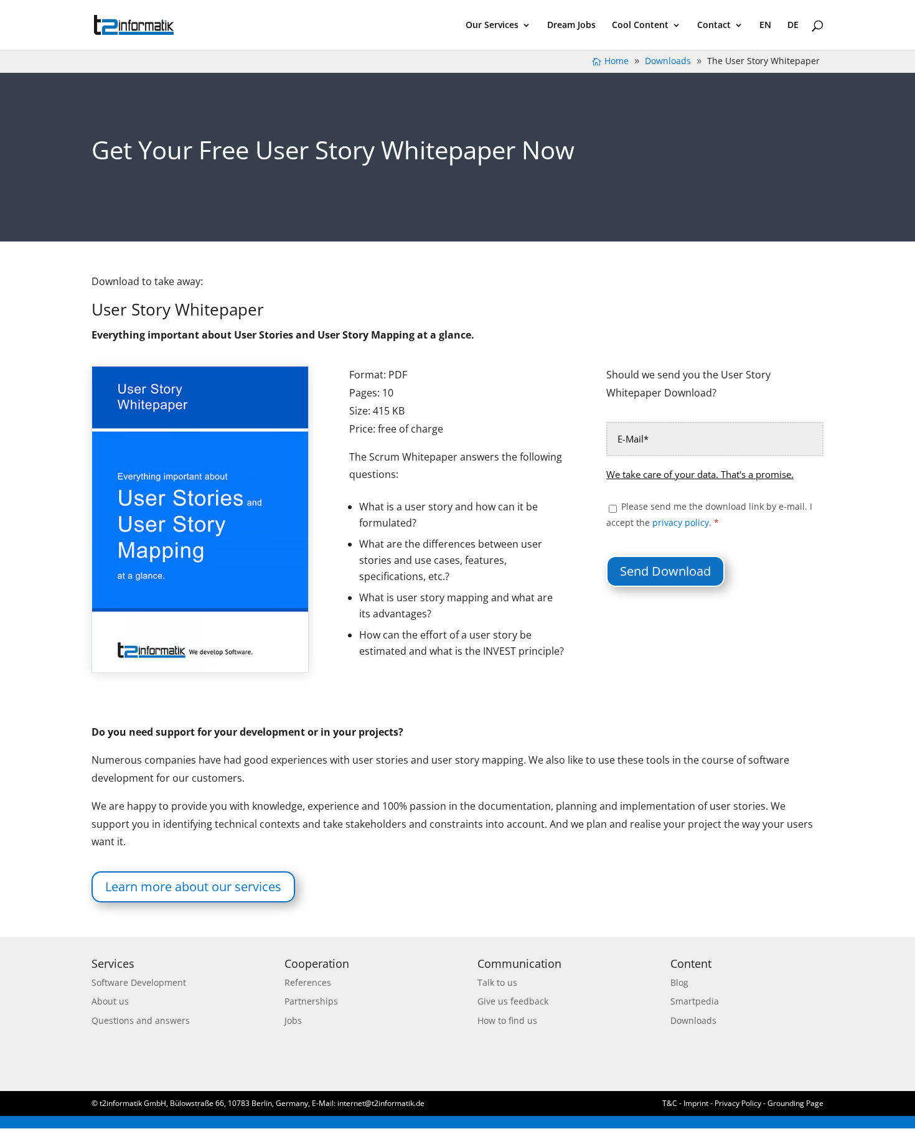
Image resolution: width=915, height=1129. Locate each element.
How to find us (507, 1020)
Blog (679, 982)
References (307, 982)
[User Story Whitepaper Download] (200, 669)
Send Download (665, 571)
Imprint (696, 1103)
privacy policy (680, 522)
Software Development (139, 982)
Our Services (492, 25)
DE (793, 25)
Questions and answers (141, 1020)
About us (110, 1001)
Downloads (693, 1020)
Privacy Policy (738, 1103)
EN (765, 25)
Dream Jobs (571, 25)
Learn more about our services (193, 886)
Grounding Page (795, 1103)
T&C (669, 1103)
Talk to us (497, 982)
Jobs (293, 1020)
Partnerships (311, 1001)
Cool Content (640, 25)
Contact (714, 25)
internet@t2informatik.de (381, 1103)
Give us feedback (512, 1001)
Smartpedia (694, 1001)
